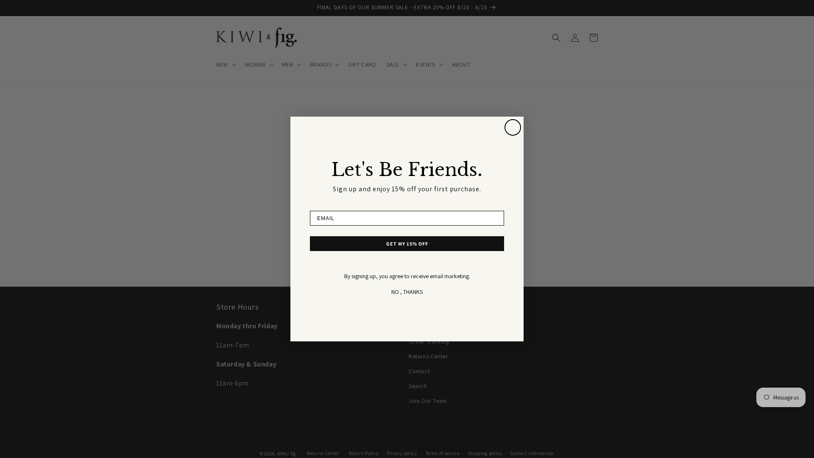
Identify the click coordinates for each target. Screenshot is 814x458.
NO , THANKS (407, 292)
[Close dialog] (512, 127)
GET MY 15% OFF (407, 243)
